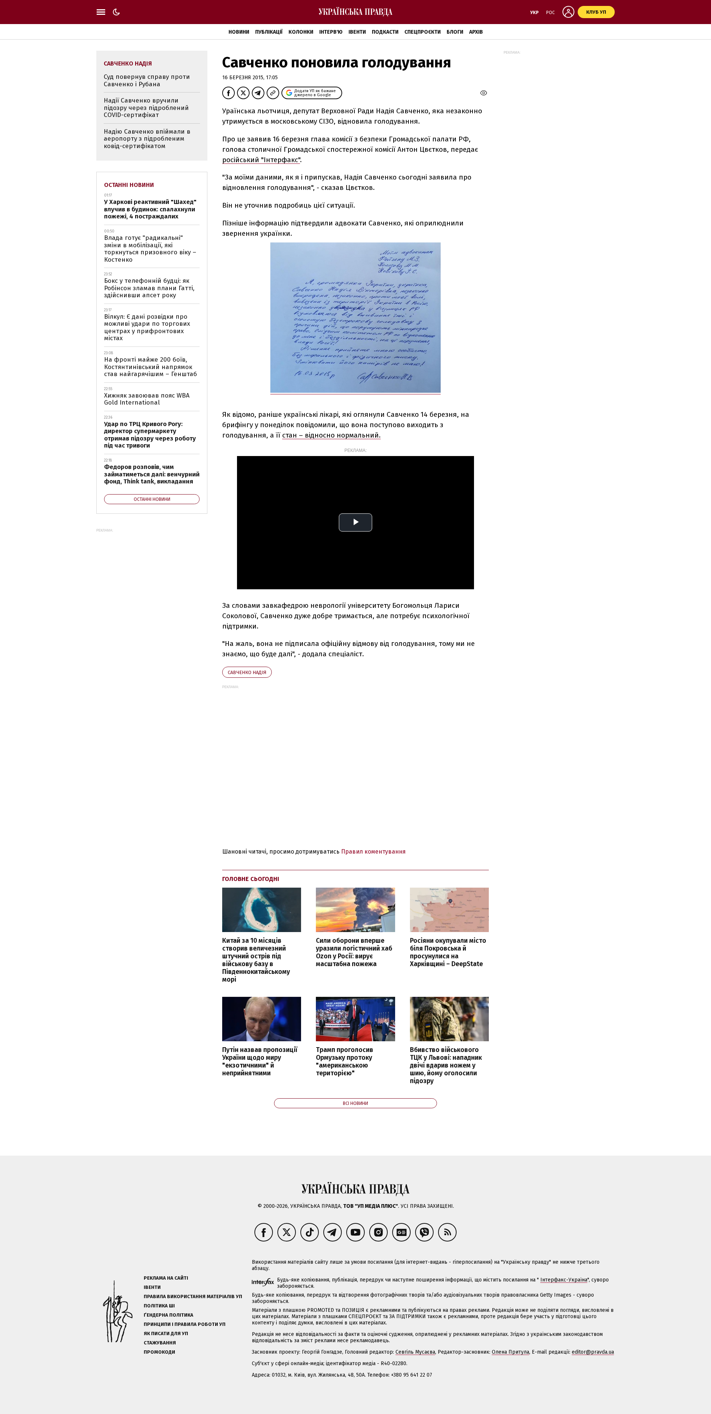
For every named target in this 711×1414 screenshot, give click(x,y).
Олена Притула (510, 1352)
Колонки (300, 32)
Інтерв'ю (331, 32)
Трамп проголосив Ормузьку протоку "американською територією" (344, 1061)
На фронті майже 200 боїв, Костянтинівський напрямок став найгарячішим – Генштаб (150, 367)
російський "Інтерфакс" (261, 159)
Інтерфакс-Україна (563, 1280)
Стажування (160, 1343)
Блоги (455, 32)
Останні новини (129, 184)
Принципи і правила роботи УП (185, 1324)
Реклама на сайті (166, 1278)
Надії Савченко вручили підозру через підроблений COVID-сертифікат (146, 108)
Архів (476, 32)
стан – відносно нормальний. (331, 435)
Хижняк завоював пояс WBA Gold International (147, 399)
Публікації (269, 32)
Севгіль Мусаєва (415, 1352)
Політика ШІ (159, 1306)
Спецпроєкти (422, 32)
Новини (238, 32)
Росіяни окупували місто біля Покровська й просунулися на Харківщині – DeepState (448, 952)
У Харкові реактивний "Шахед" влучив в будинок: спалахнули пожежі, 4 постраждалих (150, 209)
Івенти (357, 32)
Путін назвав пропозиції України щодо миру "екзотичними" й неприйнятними (259, 1061)
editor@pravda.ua (593, 1352)
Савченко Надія (247, 672)
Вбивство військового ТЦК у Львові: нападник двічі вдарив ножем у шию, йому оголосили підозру (446, 1065)
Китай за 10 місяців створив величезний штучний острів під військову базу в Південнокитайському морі (256, 960)
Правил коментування (373, 851)
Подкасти (385, 32)
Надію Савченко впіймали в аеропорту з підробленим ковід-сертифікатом (147, 139)
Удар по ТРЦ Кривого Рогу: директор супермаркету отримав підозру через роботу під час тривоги (150, 435)
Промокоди (159, 1352)
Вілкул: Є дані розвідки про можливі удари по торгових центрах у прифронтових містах (147, 327)
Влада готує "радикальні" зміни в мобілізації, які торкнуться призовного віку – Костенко (150, 249)
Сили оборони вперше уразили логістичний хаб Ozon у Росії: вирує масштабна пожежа (354, 952)
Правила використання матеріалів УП (193, 1296)
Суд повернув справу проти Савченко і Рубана (147, 80)
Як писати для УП (166, 1333)
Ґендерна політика (168, 1315)
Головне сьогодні (250, 878)
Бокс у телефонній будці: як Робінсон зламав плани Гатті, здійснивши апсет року (149, 288)
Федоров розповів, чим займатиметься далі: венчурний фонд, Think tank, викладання (152, 474)
